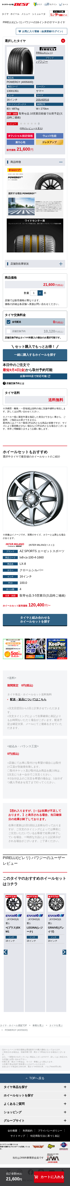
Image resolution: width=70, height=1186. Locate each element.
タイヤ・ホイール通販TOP (13, 1025)
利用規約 (27, 1130)
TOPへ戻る (36, 1078)
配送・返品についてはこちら (28, 699)
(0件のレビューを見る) (31, 128)
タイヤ (5, 14)
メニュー (25, 14)
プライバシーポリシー (50, 1130)
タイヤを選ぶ (56, 1025)
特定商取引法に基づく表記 (45, 1135)
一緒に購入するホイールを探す (35, 354)
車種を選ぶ (38, 1025)
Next (64, 952)
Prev (5, 952)
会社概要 (12, 1130)
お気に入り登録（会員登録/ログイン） (43, 31)
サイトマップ (17, 1135)
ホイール (14, 14)
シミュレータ (39, 14)
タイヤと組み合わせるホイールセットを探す (35, 619)
